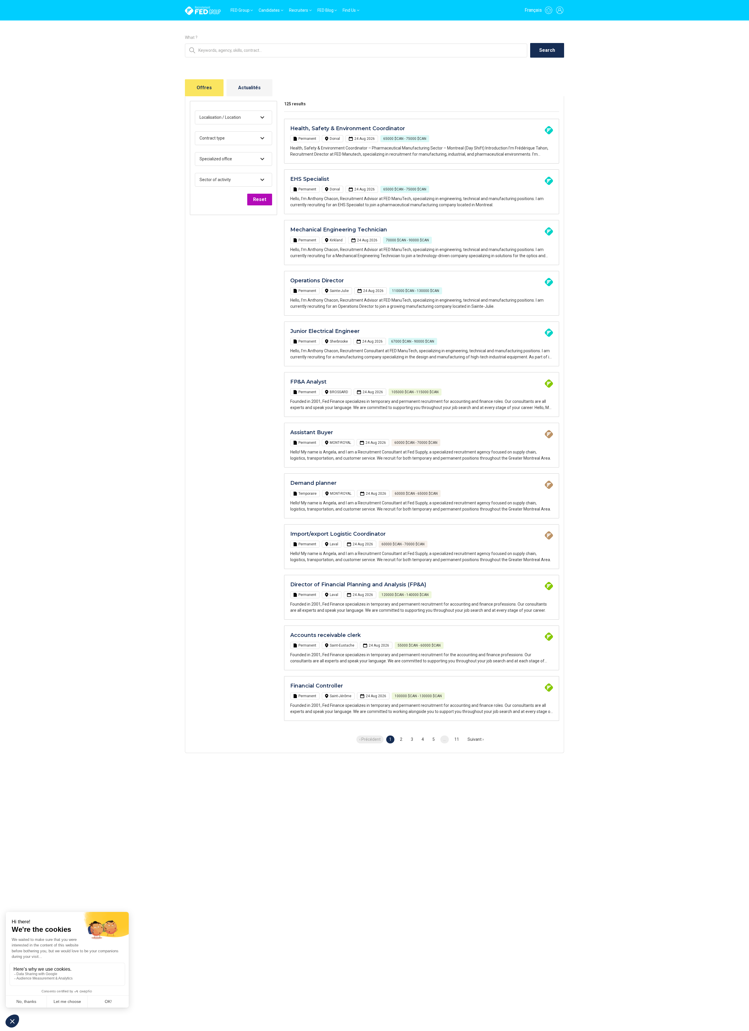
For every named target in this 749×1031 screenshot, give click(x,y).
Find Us (349, 10)
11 (456, 739)
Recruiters (298, 10)
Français (533, 10)
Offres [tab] (204, 87)
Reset (259, 199)
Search (547, 50)
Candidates (269, 10)
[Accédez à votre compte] (559, 10)
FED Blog (325, 10)
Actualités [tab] (249, 87)
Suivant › (476, 739)
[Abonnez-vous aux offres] (548, 10)
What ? (191, 37)
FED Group (240, 10)
